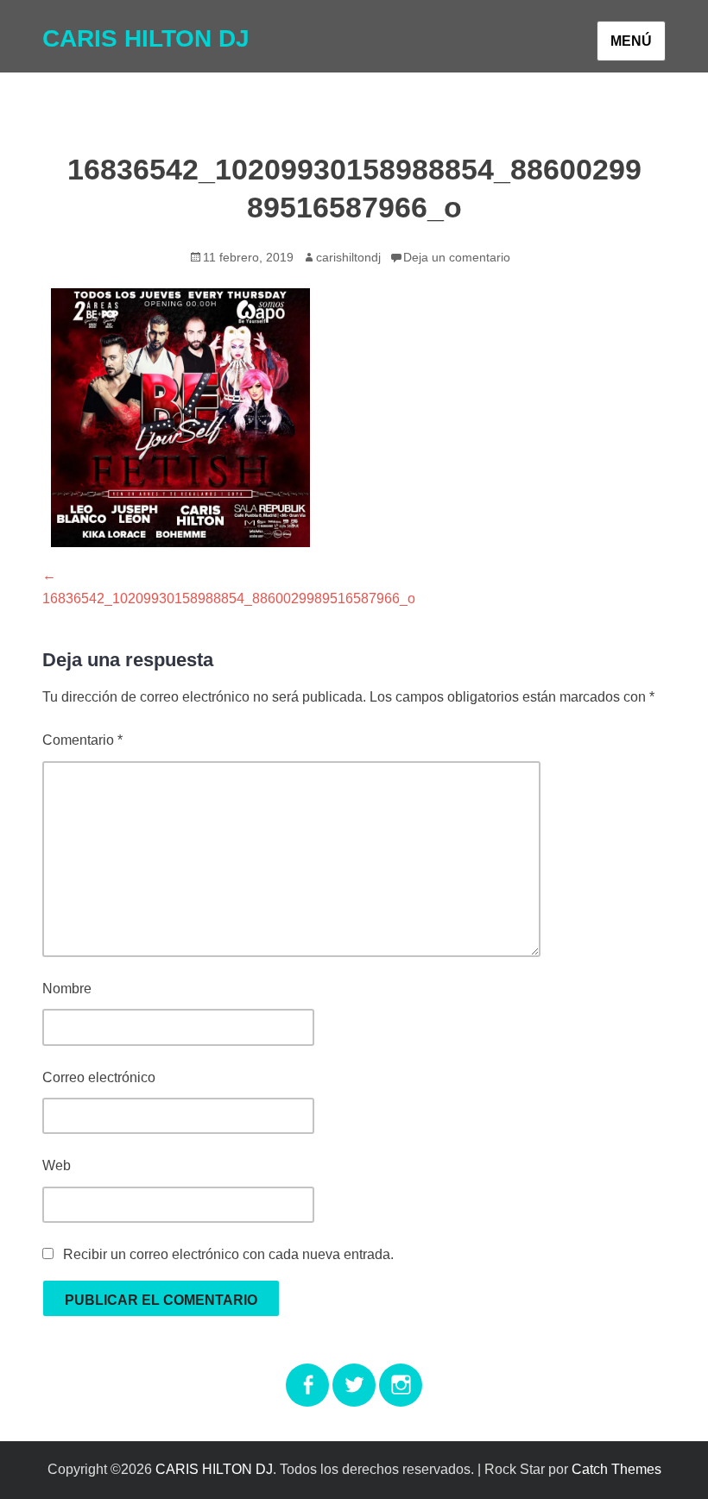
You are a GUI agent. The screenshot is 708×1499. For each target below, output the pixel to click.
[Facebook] (307, 1374)
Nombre (67, 988)
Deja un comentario (456, 257)
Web (56, 1165)
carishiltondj (348, 257)
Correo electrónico (98, 1077)
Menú (631, 41)
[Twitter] (354, 1374)
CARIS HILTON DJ (146, 38)
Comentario (82, 740)
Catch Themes (616, 1469)
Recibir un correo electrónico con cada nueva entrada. (228, 1254)
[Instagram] (400, 1374)
